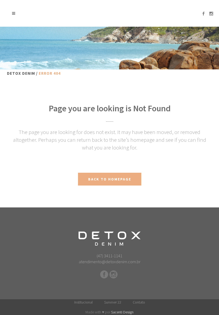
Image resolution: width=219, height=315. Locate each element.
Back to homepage (109, 179)
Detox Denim (21, 73)
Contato (139, 302)
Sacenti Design (122, 312)
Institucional (83, 302)
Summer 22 (112, 302)
